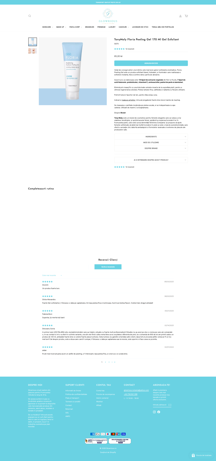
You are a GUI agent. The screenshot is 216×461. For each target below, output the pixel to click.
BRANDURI (89, 27)
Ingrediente (151, 137)
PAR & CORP (75, 27)
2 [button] (105, 362)
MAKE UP (60, 27)
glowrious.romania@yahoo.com (136, 390)
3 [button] (109, 362)
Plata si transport (72, 398)
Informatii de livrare (73, 391)
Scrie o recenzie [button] (108, 267)
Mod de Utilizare (151, 142)
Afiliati (98, 405)
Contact (68, 405)
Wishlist (99, 402)
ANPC (67, 416)
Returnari (69, 409)
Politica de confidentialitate (76, 394)
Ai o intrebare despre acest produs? (151, 160)
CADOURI (123, 27)
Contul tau (100, 391)
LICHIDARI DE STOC (140, 27)
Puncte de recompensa (105, 394)
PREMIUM (101, 27)
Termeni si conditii (72, 402)
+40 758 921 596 (130, 394)
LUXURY (112, 27)
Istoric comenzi (102, 398)
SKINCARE (46, 27)
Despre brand (151, 148)
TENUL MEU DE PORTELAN (163, 27)
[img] (47, 282)
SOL (67, 413)
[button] (119, 49)
